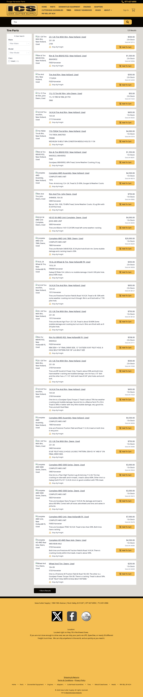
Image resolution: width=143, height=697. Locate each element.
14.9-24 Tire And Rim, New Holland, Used (67, 112)
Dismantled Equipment (69, 7)
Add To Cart (126, 47)
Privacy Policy (80, 680)
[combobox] (19, 43)
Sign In (126, 10)
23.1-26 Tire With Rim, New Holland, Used (67, 37)
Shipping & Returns (71, 677)
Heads (98, 10)
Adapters (98, 7)
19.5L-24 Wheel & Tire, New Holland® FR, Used (69, 262)
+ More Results (45, 591)
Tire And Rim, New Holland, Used (63, 74)
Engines (87, 7)
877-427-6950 (130, 1)
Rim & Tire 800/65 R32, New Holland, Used (67, 55)
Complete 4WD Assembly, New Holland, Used (69, 173)
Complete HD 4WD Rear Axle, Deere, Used (67, 540)
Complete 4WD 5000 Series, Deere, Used (67, 464)
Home (44, 7)
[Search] (128, 22)
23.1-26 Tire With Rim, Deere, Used (64, 441)
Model (10, 49)
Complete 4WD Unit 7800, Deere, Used (66, 238)
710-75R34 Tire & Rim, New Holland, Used (67, 131)
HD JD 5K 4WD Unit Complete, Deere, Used (68, 217)
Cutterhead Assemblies (52, 10)
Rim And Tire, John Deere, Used (63, 194)
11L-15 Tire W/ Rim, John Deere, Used (65, 93)
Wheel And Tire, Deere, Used (61, 563)
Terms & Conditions (65, 680)
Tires (68, 10)
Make (10, 40)
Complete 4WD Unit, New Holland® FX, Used (69, 516)
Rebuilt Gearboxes (83, 10)
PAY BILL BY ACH (48, 13)
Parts (52, 7)
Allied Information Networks (73, 693)
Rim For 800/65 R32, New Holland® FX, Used (68, 337)
